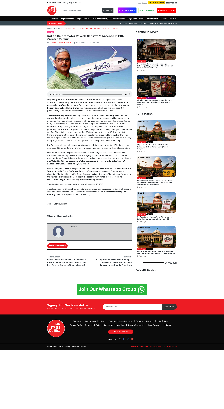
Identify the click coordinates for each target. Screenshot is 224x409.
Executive (112, 321)
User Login (142, 3)
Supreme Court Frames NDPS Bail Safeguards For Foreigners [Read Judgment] (152, 147)
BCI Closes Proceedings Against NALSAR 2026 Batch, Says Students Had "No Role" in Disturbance (144, 23)
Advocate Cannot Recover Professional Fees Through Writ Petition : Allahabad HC (156, 252)
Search (109, 10)
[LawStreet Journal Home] (52, 10)
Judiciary (102, 321)
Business (58, 28)
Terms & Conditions (139, 346)
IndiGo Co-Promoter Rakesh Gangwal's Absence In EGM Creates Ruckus (91, 28)
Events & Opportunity (136, 325)
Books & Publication (166, 10)
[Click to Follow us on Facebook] (123, 339)
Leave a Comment (56, 246)
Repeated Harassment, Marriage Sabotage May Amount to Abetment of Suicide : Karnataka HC (155, 66)
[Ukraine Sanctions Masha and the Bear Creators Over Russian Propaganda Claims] (156, 86)
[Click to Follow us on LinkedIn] (128, 339)
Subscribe (169, 306)
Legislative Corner (126, 321)
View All (171, 263)
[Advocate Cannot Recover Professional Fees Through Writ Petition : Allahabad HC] (156, 237)
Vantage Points (76, 325)
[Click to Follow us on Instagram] (132, 339)
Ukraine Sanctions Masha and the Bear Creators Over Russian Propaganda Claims (154, 102)
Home (51, 28)
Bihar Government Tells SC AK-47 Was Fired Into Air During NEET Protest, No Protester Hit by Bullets (154, 182)
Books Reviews (153, 325)
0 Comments (94, 43)
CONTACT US (171, 3)
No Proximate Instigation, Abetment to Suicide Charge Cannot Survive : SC (155, 218)
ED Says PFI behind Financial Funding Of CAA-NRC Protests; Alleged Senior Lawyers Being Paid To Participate (114, 262)
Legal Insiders (90, 321)
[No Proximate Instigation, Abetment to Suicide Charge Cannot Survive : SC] (156, 202)
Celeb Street (163, 321)
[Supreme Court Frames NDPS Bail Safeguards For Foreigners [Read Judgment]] (156, 130)
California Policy (170, 346)
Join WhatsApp (147, 10)
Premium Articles (158, 3)
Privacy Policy (155, 346)
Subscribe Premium (127, 10)
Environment (108, 325)
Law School (167, 325)
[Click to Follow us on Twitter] (119, 339)
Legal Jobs (121, 325)
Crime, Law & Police (92, 325)
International (151, 321)
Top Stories (77, 321)
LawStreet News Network (60, 43)
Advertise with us (121, 332)
